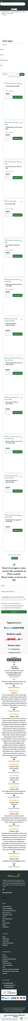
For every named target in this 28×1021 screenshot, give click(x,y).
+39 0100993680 (8, 987)
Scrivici (9, 991)
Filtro (22, 74)
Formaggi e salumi (7, 914)
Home (4, 955)
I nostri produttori (7, 965)
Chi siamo (5, 957)
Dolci (3, 921)
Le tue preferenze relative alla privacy (15, 1015)
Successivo (17, 674)
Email (3, 586)
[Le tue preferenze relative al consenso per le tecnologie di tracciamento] (25, 1018)
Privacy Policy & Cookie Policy (10, 971)
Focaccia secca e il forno (9, 910)
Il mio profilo (5, 939)
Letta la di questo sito (11, 603)
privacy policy (9, 603)
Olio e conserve (6, 912)
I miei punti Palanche (8, 943)
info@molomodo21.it (14, 652)
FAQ (3, 967)
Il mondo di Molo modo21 (9, 959)
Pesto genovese (6, 906)
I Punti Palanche (6, 963)
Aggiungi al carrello (17, 97)
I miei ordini (5, 941)
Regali (4, 925)
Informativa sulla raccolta (9, 1019)
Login (3, 937)
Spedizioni (5, 961)
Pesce (4, 916)
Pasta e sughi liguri (7, 908)
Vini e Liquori (6, 923)
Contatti (4, 973)
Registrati (5, 945)
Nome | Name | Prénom (8, 591)
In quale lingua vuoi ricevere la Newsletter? (12, 597)
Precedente (10, 674)
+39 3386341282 (15, 649)
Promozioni (5, 927)
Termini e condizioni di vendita (10, 969)
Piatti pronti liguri (7, 918)
